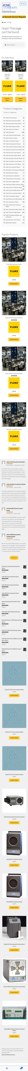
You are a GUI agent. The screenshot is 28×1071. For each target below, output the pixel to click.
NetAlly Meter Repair (11, 222)
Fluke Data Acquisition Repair (13, 144)
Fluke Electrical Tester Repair (13, 152)
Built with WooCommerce (8, 1054)
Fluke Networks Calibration (13, 176)
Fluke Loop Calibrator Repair (13, 167)
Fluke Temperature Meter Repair (14, 209)
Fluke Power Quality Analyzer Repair (15, 184)
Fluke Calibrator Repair (11, 138)
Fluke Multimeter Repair (12, 173)
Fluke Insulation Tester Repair (13, 164)
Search (7, 1068)
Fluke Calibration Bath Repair (13, 135)
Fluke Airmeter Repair (11, 118)
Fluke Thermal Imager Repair (13, 212)
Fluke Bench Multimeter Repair (13, 123)
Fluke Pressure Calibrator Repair (14, 187)
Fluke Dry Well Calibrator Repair (14, 146)
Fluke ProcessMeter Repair (12, 196)
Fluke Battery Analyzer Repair (13, 120)
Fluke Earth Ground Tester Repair (14, 149)
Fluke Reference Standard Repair (14, 199)
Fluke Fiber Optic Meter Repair (13, 155)
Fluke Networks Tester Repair (13, 178)
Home (4, 22)
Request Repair (7, 99)
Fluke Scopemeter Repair (12, 202)
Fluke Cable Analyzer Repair (13, 126)
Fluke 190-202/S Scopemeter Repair (15, 484)
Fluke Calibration (10, 132)
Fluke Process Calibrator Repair (14, 193)
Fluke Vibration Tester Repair (13, 220)
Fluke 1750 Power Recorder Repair (15, 462)
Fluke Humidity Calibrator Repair (14, 158)
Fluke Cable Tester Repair (12, 129)
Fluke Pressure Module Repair (13, 190)
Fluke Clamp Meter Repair (12, 141)
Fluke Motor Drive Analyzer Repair (14, 170)
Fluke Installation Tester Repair (14, 161)
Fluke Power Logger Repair (12, 181)
